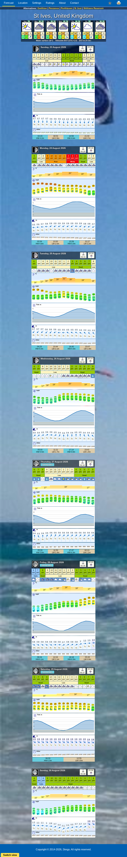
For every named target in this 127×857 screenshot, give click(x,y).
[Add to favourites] (110, 3)
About (62, 3)
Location (23, 3)
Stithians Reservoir (93, 8)
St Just (78, 8)
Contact (74, 3)
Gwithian (42, 8)
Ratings (50, 3)
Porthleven (66, 8)
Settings (36, 3)
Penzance (54, 8)
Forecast (8, 3)
